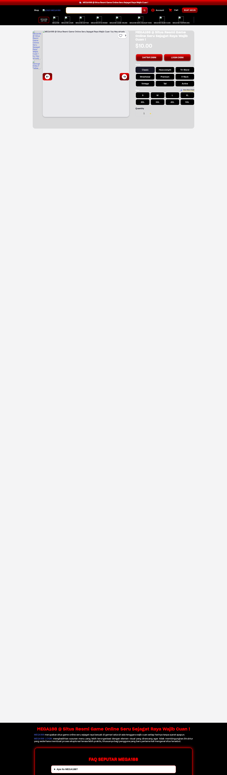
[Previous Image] (47, 76)
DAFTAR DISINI (149, 57)
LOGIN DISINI (177, 57)
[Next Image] (124, 76)
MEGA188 (39, 734)
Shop (36, 10)
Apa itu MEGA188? (67, 769)
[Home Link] (52, 10)
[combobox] (104, 10)
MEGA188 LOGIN (43, 738)
